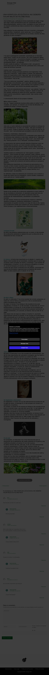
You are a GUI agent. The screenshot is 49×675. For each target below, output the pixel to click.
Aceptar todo (24, 347)
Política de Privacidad (13, 333)
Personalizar (25, 339)
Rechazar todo (24, 343)
